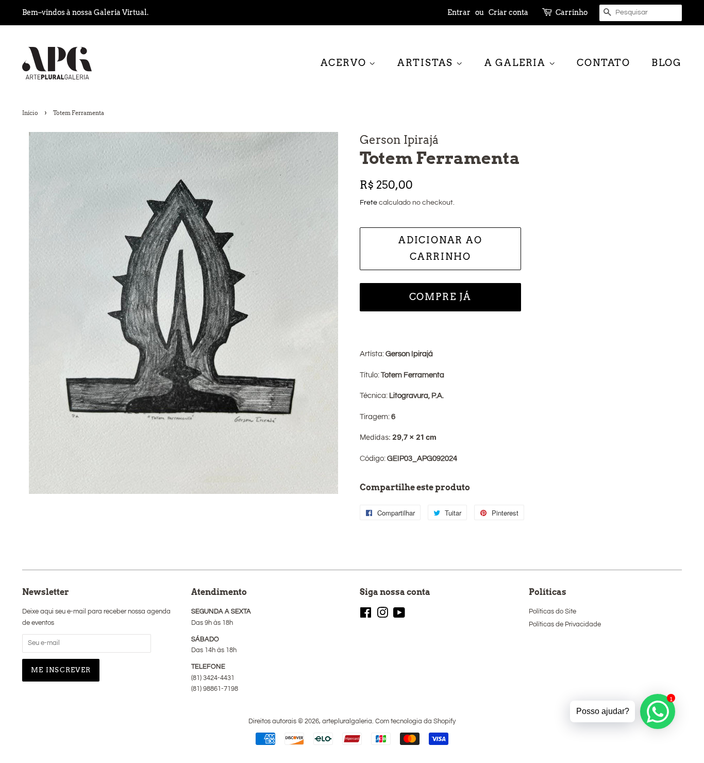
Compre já (440, 296)
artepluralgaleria (347, 721)
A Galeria (516, 62)
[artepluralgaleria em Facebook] (366, 615)
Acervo (345, 62)
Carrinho (572, 12)
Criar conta (508, 12)
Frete (368, 202)
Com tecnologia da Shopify (415, 721)
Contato (603, 62)
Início (30, 113)
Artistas (426, 62)
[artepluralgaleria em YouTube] (399, 615)
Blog (666, 62)
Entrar (459, 12)
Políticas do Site (552, 611)
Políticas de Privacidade (565, 624)
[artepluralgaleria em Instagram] (382, 615)
